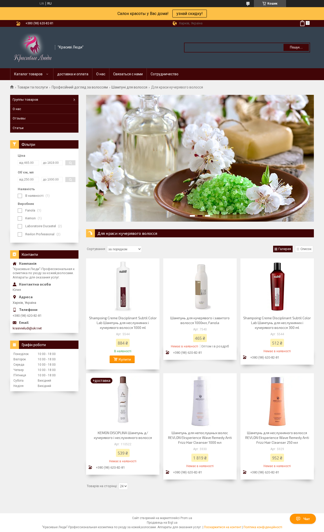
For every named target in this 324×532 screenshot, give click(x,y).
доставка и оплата (72, 74)
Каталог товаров (28, 74)
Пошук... (296, 47)
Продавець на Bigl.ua (162, 522)
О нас (100, 74)
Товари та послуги (32, 87)
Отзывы (19, 118)
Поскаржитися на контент (222, 527)
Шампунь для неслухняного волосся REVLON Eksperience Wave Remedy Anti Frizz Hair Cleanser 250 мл (277, 438)
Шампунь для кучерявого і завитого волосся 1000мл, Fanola (200, 320)
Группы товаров (25, 99)
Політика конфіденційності (263, 527)
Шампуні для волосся (129, 87)
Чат (306, 519)
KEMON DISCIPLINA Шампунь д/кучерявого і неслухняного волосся (123, 435)
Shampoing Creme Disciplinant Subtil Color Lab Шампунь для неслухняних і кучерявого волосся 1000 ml (123, 323)
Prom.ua (186, 518)
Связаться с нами (128, 74)
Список (306, 249)
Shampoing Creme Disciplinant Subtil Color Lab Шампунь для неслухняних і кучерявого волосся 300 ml (277, 323)
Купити (125, 359)
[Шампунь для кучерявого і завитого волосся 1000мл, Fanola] (200, 286)
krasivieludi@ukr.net (27, 328)
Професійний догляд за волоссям (80, 87)
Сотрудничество (164, 74)
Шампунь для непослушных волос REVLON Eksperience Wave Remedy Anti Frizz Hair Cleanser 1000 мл (200, 438)
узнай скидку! (189, 13)
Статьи (18, 128)
